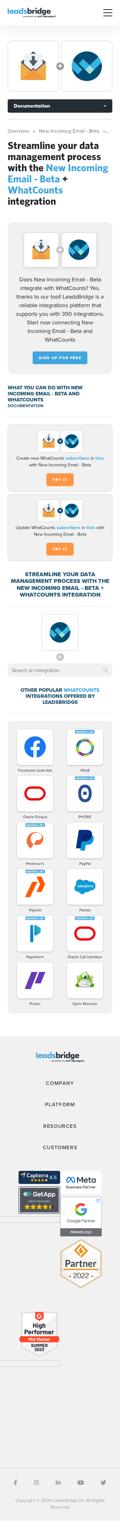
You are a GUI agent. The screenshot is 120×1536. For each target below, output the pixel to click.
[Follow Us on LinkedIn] (58, 1483)
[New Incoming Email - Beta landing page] (33, 66)
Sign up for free (60, 358)
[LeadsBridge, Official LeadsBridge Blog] (32, 12)
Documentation (32, 106)
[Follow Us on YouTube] (80, 1483)
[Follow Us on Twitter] (103, 1483)
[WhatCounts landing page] (87, 66)
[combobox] (60, 670)
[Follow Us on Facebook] (15, 1483)
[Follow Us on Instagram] (36, 1483)
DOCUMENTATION (25, 406)
